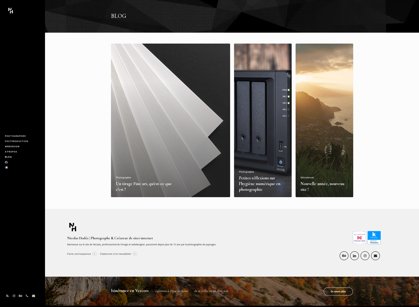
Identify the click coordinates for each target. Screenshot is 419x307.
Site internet (307, 177)
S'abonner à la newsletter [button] (115, 254)
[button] (338, 291)
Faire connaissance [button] (79, 254)
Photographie (123, 177)
